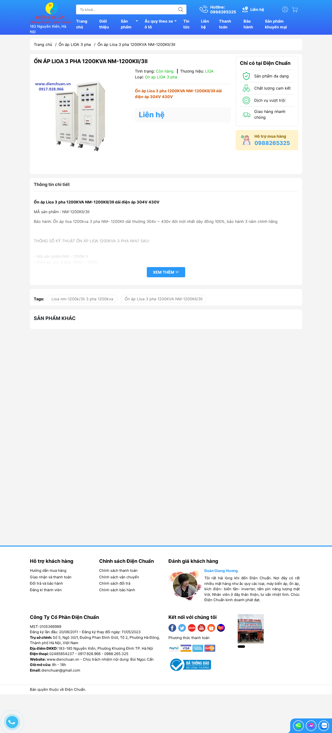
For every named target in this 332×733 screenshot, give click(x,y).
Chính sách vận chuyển (119, 577)
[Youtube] (201, 628)
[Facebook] (172, 628)
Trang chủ (81, 24)
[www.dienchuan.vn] (50, 12)
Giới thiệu (104, 24)
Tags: (39, 298)
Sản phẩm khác (55, 318)
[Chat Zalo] (323, 725)
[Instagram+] (192, 628)
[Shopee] (211, 628)
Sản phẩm (126, 24)
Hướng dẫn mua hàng (48, 570)
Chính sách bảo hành (117, 590)
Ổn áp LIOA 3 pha (75, 44)
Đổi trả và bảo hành (46, 583)
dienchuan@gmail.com (60, 670)
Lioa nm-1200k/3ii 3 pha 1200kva (82, 298)
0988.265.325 (116, 653)
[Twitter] (182, 628)
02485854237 (61, 653)
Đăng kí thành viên (46, 590)
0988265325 (272, 143)
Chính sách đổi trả (114, 583)
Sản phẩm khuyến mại (276, 24)
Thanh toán (225, 24)
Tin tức (186, 24)
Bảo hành (248, 24)
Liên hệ (205, 24)
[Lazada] (221, 628)
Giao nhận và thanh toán (50, 577)
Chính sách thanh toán (118, 570)
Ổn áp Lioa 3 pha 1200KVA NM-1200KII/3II (163, 298)
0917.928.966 (89, 653)
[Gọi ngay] (298, 725)
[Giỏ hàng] (296, 9)
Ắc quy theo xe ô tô (159, 24)
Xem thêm (164, 272)
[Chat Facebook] (311, 725)
